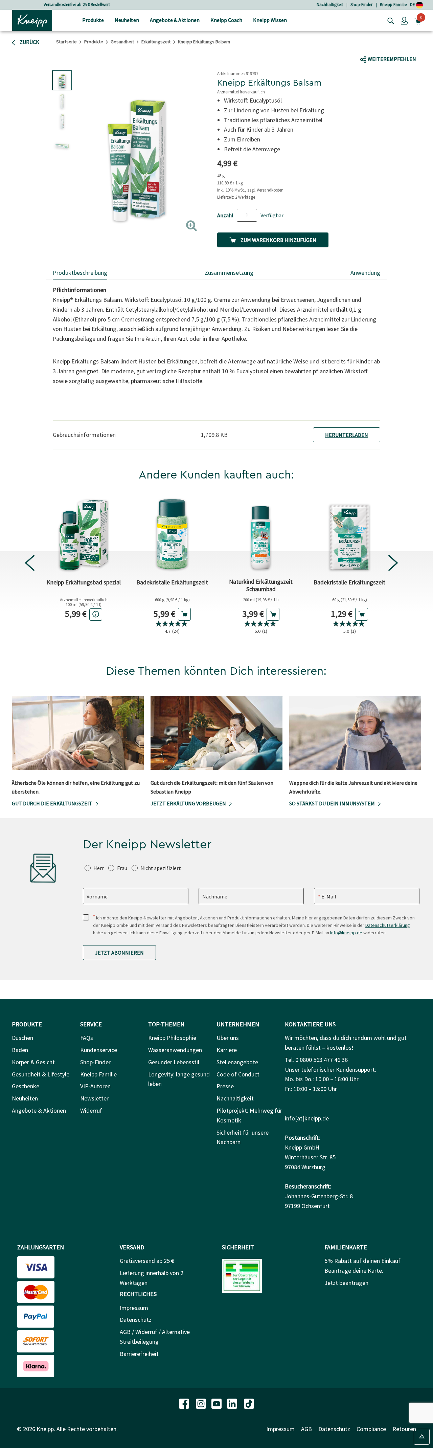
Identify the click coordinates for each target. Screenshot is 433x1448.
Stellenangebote (237, 1062)
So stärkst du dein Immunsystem (332, 803)
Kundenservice (98, 1050)
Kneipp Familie (393, 4)
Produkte (93, 42)
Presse (225, 1086)
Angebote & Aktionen (39, 1110)
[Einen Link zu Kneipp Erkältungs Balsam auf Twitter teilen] (383, 46)
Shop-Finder (361, 4)
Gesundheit (122, 42)
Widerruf (91, 1110)
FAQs (86, 1038)
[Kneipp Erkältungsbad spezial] (83, 533)
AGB (306, 1429)
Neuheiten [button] (127, 20)
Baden (20, 1050)
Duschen (22, 1038)
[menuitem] (93, 20)
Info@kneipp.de (346, 933)
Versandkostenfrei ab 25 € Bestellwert (77, 4)
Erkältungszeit (155, 42)
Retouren (404, 1429)
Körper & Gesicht (33, 1062)
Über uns (227, 1038)
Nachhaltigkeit (330, 4)
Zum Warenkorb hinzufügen (278, 240)
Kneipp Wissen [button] (270, 20)
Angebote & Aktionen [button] (175, 20)
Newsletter (94, 1098)
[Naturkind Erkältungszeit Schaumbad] (260, 533)
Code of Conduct (237, 1074)
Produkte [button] (93, 20)
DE (413, 4)
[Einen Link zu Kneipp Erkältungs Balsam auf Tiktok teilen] (394, 46)
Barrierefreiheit (139, 1354)
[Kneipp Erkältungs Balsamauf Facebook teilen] (370, 46)
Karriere (226, 1050)
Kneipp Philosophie (172, 1038)
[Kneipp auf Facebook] (184, 1403)
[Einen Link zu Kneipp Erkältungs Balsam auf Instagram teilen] (407, 46)
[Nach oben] (422, 1437)
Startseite (66, 42)
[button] (404, 20)
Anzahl (225, 215)
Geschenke (25, 1086)
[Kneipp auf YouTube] (217, 1403)
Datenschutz (136, 1319)
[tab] (80, 273)
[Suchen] (389, 20)
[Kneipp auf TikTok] (249, 1403)
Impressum (134, 1308)
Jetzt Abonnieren (119, 952)
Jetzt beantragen (346, 1283)
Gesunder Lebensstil (173, 1062)
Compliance (371, 1429)
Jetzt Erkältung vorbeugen (188, 803)
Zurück (29, 42)
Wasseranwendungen (175, 1050)
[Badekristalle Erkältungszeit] (172, 533)
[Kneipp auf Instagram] (201, 1403)
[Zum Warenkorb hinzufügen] (184, 614)
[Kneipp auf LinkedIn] (232, 1403)
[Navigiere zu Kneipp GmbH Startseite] (32, 19)
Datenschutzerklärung (387, 925)
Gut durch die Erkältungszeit (52, 803)
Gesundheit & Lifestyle (40, 1074)
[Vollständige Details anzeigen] (95, 614)
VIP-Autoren (95, 1086)
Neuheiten (25, 1098)
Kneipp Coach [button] (226, 20)
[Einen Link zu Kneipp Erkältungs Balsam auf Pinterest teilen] (422, 46)
